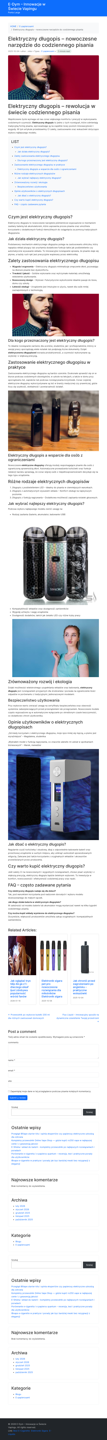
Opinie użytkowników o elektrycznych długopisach (39, 191)
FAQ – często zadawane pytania (30, 204)
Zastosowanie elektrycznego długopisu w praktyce (39, 164)
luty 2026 (20, 1206)
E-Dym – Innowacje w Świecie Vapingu (26, 6)
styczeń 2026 (22, 1209)
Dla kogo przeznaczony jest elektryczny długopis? (42, 160)
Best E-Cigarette (21, 1430)
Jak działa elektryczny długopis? (33, 151)
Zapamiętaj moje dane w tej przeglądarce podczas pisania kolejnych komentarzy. (50, 1091)
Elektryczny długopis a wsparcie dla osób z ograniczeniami (46, 169)
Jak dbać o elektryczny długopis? (34, 195)
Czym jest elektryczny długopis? (30, 147)
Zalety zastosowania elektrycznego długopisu (37, 156)
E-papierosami (26, 26)
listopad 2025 (22, 1216)
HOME (13, 26)
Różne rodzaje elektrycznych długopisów (34, 173)
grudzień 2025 (23, 1213)
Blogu (18, 1241)
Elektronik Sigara (39, 1430)
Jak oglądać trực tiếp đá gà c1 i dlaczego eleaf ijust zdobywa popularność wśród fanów (20, 988)
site (10, 1081)
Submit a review (18, 1097)
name (11, 1060)
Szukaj (14, 1107)
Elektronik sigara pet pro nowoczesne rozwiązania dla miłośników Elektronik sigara (52, 988)
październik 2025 (24, 1219)
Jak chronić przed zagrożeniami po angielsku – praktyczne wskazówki (84, 987)
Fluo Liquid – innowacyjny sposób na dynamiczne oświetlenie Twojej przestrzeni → (78, 1018)
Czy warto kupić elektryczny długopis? (33, 200)
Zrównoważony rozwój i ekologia (30, 182)
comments (13, 1042)
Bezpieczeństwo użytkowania (32, 186)
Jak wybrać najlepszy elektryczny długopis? (39, 178)
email (11, 1070)
